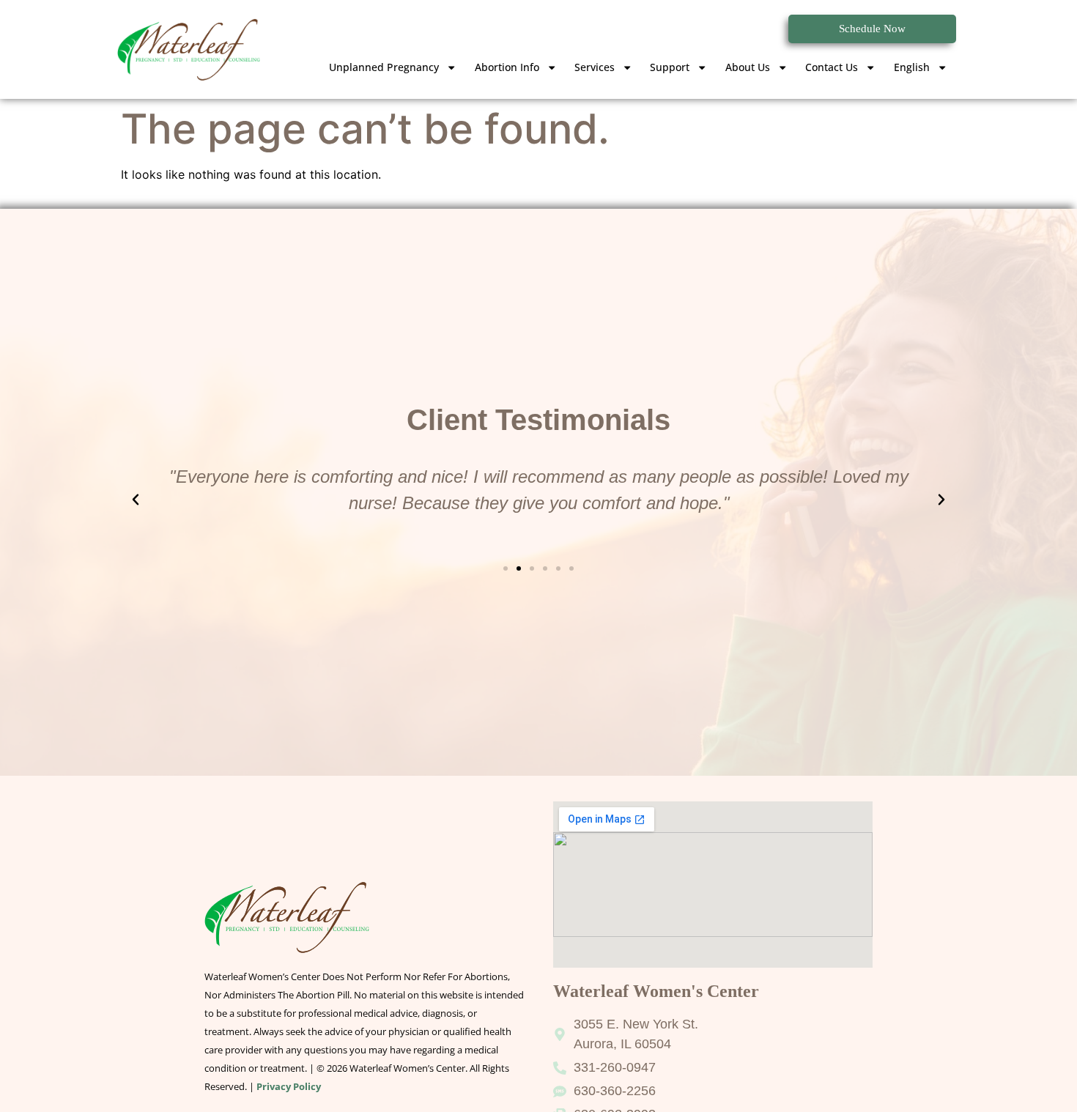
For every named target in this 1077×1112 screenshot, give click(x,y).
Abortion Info (507, 67)
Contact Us (831, 67)
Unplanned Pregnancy (384, 67)
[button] (135, 499)
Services (594, 67)
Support (669, 67)
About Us (747, 67)
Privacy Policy (288, 1086)
